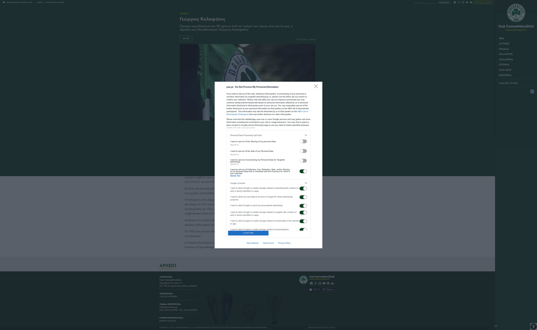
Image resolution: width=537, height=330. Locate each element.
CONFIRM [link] (248, 233)
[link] (317, 87)
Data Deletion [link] (253, 243)
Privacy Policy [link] (284, 243)
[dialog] (268, 165)
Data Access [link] (268, 243)
